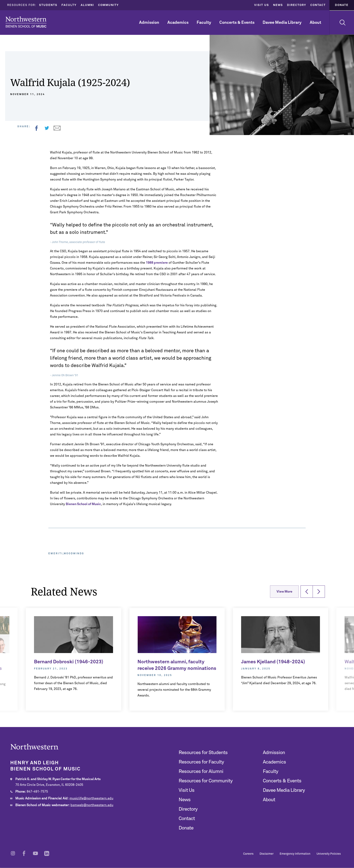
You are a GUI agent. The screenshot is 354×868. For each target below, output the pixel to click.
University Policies (329, 853)
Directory (296, 5)
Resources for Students (203, 752)
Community (108, 5)
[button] (307, 591)
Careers (248, 853)
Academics (177, 22)
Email (57, 128)
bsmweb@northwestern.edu (91, 805)
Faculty (69, 5)
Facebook (36, 128)
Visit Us (261, 5)
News (278, 5)
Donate (341, 5)
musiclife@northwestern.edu (91, 798)
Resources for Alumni (201, 771)
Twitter (47, 128)
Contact (318, 5)
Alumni (87, 5)
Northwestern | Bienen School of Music (26, 22)
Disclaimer (266, 853)
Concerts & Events (236, 22)
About (315, 22)
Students (48, 5)
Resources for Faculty (201, 762)
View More (284, 591)
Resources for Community (206, 780)
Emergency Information (295, 853)
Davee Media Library (282, 22)
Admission (149, 22)
